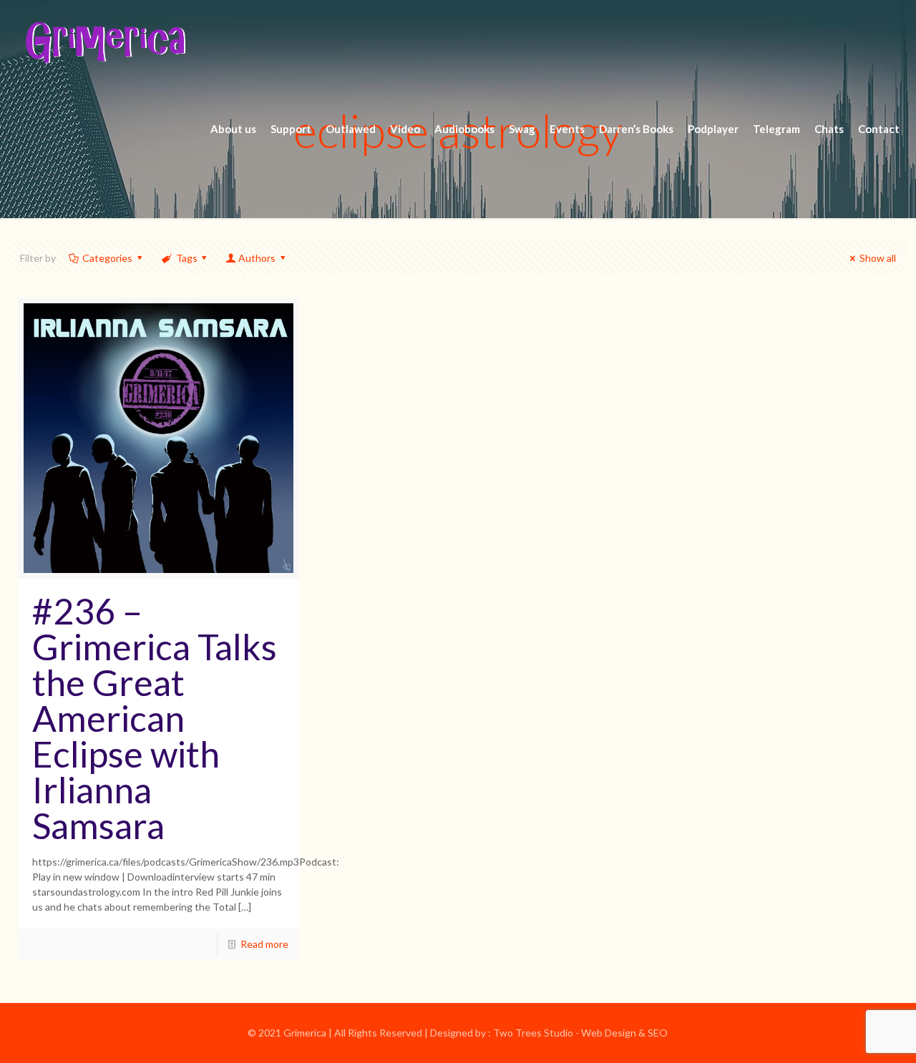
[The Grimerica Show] (104, 43)
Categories (107, 258)
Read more (264, 944)
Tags (187, 258)
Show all (877, 258)
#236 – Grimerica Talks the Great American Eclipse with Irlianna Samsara (154, 718)
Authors (257, 258)
